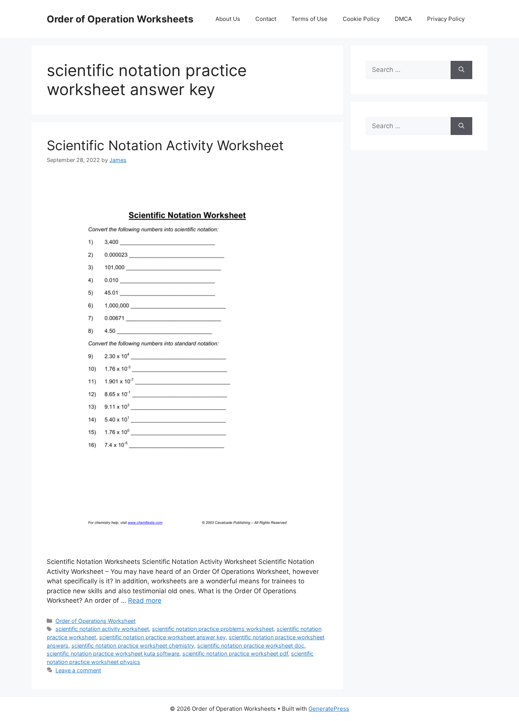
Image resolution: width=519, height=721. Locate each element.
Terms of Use (309, 18)
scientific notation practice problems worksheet (213, 629)
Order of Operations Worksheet (95, 621)
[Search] (461, 70)
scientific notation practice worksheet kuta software (113, 653)
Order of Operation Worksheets (120, 19)
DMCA (403, 18)
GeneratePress (329, 708)
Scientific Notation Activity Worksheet (165, 145)
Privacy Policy (446, 18)
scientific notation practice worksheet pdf (235, 653)
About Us (227, 18)
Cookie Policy (361, 18)
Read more (144, 600)
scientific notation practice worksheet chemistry (132, 645)
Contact (265, 18)
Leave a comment (78, 670)
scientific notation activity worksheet (102, 629)
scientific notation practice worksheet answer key (162, 637)
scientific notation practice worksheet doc (250, 645)
